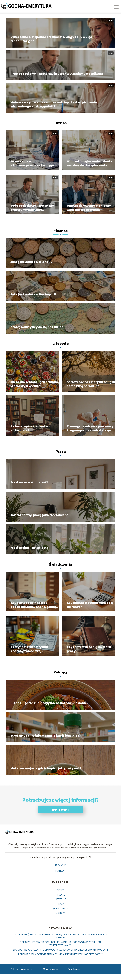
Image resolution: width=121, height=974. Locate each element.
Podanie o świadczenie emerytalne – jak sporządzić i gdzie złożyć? (60, 954)
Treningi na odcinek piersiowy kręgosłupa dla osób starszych (90, 428)
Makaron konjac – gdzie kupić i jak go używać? (45, 768)
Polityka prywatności (22, 969)
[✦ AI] (32, 169)
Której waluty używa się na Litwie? (36, 327)
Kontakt (60, 871)
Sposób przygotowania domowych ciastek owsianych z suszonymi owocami (60, 950)
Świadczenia (60, 564)
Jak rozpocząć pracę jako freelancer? (39, 515)
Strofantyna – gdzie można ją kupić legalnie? (44, 735)
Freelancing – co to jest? (29, 548)
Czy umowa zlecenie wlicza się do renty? (90, 605)
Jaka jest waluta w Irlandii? (31, 262)
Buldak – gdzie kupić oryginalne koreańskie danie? (49, 703)
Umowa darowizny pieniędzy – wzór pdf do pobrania (90, 207)
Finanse (60, 230)
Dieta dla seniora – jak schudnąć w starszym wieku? (35, 384)
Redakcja (60, 865)
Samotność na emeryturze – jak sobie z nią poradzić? (91, 384)
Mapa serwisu (50, 969)
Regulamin (74, 969)
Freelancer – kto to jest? (29, 482)
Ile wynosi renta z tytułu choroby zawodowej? (29, 649)
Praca (60, 451)
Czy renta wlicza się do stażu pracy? (89, 649)
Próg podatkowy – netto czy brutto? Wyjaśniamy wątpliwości (57, 74)
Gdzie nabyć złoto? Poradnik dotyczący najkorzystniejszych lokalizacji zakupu (60, 936)
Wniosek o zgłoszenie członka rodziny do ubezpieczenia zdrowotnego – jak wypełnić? (53, 104)
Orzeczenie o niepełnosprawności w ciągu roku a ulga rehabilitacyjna (51, 39)
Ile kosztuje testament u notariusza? (29, 428)
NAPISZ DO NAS (60, 809)
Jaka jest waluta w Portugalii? (33, 294)
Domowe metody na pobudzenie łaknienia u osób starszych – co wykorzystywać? (60, 943)
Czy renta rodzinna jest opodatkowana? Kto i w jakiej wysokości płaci (33, 605)
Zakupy (60, 672)
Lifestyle (60, 343)
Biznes (60, 123)
